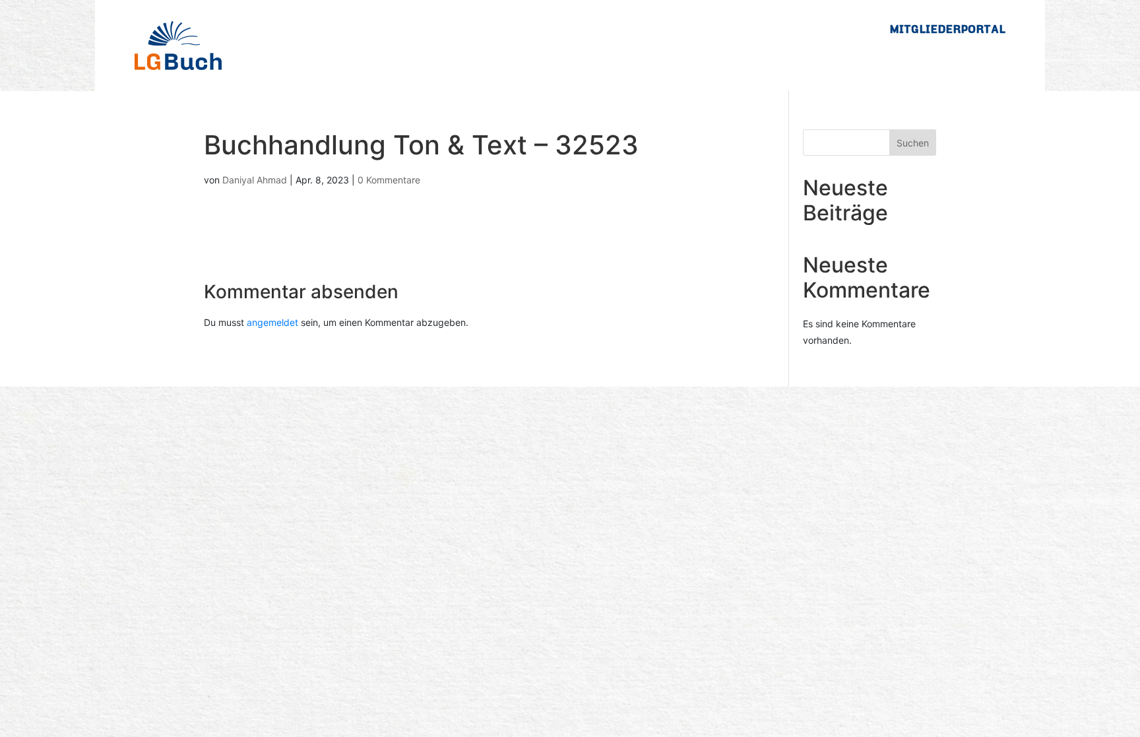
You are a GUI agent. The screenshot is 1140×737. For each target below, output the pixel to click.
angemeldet (272, 322)
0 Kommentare (389, 179)
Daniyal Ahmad (254, 179)
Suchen (913, 142)
